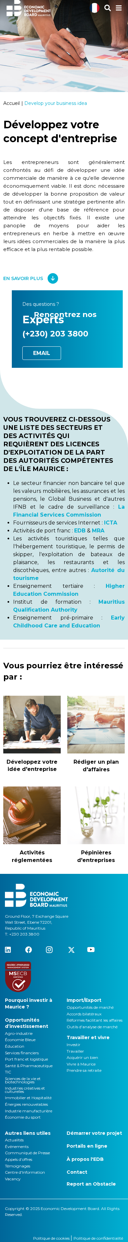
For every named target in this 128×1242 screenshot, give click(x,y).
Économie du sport (23, 1117)
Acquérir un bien (82, 1057)
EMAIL (41, 353)
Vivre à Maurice (81, 1064)
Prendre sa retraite (84, 1070)
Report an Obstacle (91, 1184)
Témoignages (17, 1165)
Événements (17, 1146)
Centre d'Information (25, 1172)
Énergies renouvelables (26, 1104)
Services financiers (22, 1052)
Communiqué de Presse (27, 1152)
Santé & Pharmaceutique (29, 1065)
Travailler (75, 1051)
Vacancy (13, 1178)
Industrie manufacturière (28, 1110)
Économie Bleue (20, 1039)
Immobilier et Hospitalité (28, 1097)
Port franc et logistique (26, 1059)
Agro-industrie (18, 1033)
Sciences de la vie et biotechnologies (23, 1080)
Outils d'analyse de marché (92, 1026)
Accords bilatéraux (84, 1013)
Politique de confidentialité (98, 1238)
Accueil (11, 103)
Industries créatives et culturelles (25, 1090)
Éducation (14, 1046)
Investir (73, 1044)
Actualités (14, 1139)
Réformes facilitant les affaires (94, 1020)
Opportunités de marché (90, 1007)
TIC (8, 1071)
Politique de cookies (52, 1238)
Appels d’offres (18, 1159)
